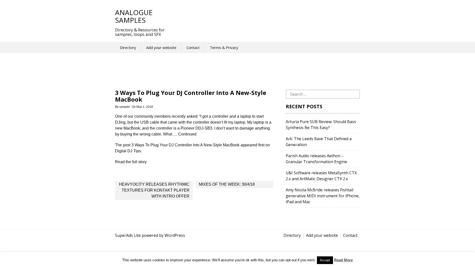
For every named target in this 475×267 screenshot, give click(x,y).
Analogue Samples (134, 16)
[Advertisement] (262, 16)
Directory (128, 47)
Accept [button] (325, 260)
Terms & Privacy (224, 47)
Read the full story (131, 162)
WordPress (175, 235)
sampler (124, 107)
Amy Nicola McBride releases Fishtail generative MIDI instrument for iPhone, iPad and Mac (322, 195)
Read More (343, 260)
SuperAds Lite (128, 235)
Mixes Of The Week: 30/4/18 (227, 184)
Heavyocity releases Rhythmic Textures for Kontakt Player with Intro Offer (154, 190)
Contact (193, 47)
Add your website (161, 47)
